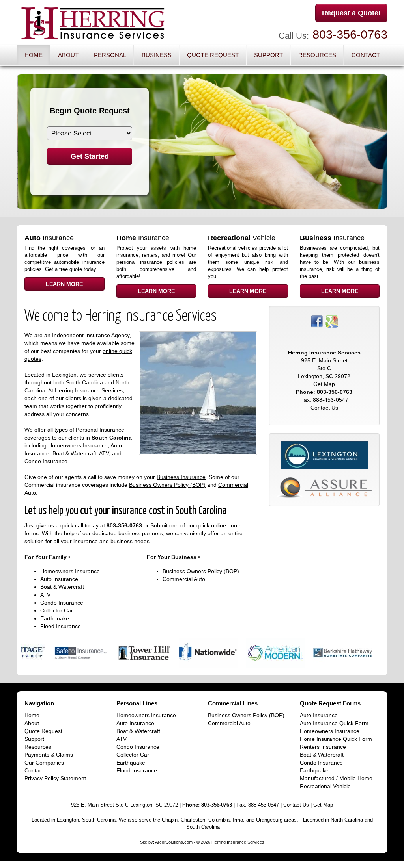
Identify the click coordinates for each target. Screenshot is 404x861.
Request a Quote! (351, 13)
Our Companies (44, 762)
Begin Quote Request (90, 110)
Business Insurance (181, 477)
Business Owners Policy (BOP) (167, 485)
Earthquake (54, 618)
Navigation (39, 703)
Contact (366, 55)
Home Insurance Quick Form (336, 739)
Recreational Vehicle (325, 786)
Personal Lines (136, 703)
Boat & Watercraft (74, 453)
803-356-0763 (349, 34)
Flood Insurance (60, 626)
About (68, 55)
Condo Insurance (45, 461)
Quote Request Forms (330, 703)
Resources (37, 747)
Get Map (324, 384)
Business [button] (157, 55)
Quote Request (43, 731)
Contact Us (324, 408)
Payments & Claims (48, 755)
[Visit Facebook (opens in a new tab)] (316, 320)
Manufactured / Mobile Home (336, 778)
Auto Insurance (59, 579)
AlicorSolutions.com (174, 842)
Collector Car (56, 610)
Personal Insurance (100, 430)
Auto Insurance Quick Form (334, 723)
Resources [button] (317, 55)
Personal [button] (110, 55)
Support (34, 739)
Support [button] (268, 55)
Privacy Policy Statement (55, 778)
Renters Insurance (323, 747)
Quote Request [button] (213, 55)
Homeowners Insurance (78, 445)
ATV (104, 453)
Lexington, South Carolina (86, 820)
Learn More (64, 284)
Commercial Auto (184, 579)
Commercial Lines (233, 703)
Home (33, 55)
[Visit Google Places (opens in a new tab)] (331, 320)
